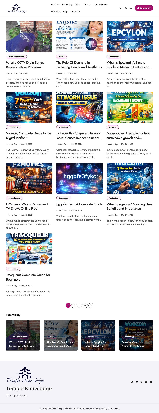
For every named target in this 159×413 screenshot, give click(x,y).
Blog (65, 11)
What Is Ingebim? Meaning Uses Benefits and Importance (129, 206)
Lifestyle (87, 4)
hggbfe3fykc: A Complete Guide (79, 204)
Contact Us (75, 11)
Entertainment (101, 4)
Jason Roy (113, 73)
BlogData (100, 408)
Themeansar (113, 408)
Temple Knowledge (29, 388)
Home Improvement (16, 56)
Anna (10, 73)
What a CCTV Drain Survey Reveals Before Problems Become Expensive (25, 67)
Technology (67, 4)
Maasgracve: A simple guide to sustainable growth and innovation (128, 138)
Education (55, 11)
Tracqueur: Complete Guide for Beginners (28, 277)
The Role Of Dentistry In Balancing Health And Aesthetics (79, 64)
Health (61, 56)
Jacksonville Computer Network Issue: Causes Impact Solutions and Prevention (78, 138)
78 (85, 305)
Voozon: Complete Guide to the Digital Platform (28, 135)
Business (55, 4)
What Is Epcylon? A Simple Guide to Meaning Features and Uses (129, 67)
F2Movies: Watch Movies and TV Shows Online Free (27, 206)
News (77, 4)
